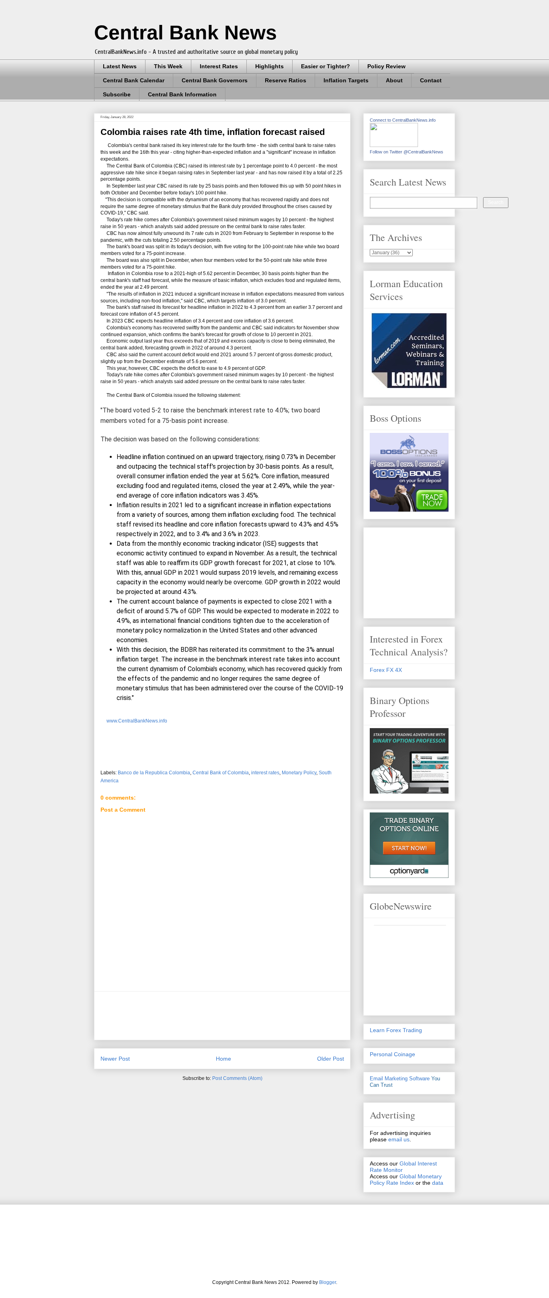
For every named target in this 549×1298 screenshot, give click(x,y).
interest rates (265, 773)
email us (399, 1139)
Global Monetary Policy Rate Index (406, 1179)
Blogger (327, 1282)
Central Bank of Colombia (221, 773)
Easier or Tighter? (325, 66)
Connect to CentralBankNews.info (403, 120)
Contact (431, 80)
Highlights (269, 66)
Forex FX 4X (386, 670)
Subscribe (117, 94)
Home (223, 1058)
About (394, 80)
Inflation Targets (346, 80)
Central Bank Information (182, 94)
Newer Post (115, 1058)
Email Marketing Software (400, 1079)
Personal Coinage (392, 1054)
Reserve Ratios (285, 80)
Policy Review (386, 66)
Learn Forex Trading (396, 1030)
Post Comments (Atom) (237, 1078)
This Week (168, 66)
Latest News (120, 66)
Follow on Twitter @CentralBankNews (406, 151)
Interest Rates (219, 66)
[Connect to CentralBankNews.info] (394, 145)
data (437, 1183)
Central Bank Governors (215, 80)
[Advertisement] (246, 1016)
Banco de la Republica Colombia (154, 773)
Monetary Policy (299, 773)
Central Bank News (185, 32)
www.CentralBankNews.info (137, 721)
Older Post (330, 1058)
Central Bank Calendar (133, 80)
